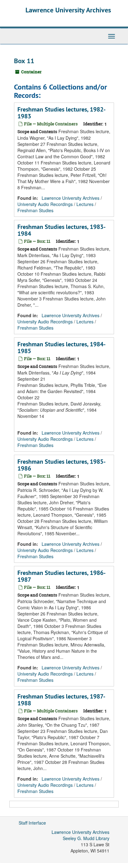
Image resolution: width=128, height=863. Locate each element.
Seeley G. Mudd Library (86, 838)
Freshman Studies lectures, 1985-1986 (61, 465)
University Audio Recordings (45, 204)
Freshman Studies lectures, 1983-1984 (61, 230)
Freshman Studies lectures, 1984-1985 (61, 347)
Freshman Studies (35, 210)
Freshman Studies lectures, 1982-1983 (61, 112)
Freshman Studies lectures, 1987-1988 (61, 699)
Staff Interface (32, 823)
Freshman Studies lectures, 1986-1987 (61, 576)
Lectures (85, 204)
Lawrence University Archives (68, 10)
